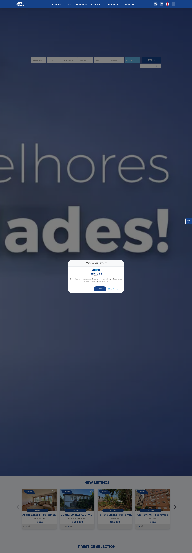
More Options (113, 289)
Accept (99, 289)
